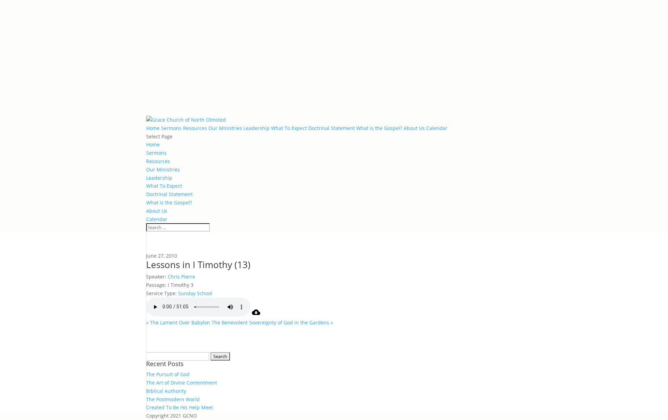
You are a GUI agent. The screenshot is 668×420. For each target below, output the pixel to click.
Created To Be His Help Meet (179, 407)
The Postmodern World (173, 399)
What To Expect (289, 128)
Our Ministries (225, 128)
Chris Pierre (181, 276)
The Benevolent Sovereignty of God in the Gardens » (272, 322)
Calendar (436, 128)
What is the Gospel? (379, 128)
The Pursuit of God (168, 374)
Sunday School (195, 293)
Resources (195, 128)
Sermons (171, 128)
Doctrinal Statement (331, 128)
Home (153, 128)
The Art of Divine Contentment (181, 382)
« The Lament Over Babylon (178, 322)
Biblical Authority (166, 391)
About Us (414, 128)
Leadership (257, 128)
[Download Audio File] (256, 314)
